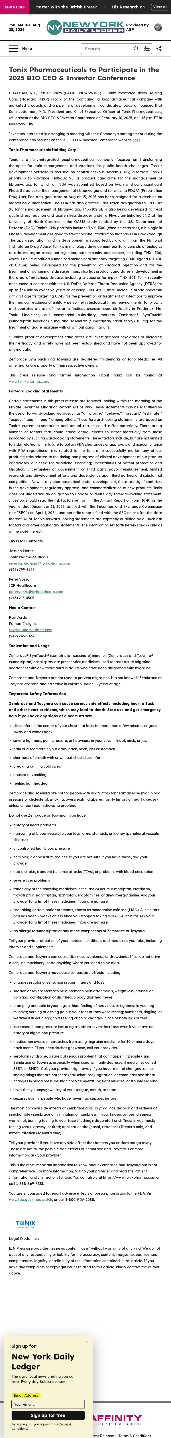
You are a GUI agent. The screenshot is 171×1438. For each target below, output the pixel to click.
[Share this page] (159, 48)
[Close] (87, 1342)
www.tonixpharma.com (28, 381)
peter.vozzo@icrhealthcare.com (36, 591)
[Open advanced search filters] (146, 48)
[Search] (136, 48)
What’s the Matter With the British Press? (54, 7)
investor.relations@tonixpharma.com (40, 563)
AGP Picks (14, 7)
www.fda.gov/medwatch (30, 1199)
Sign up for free (48, 1415)
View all (160, 7)
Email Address (26, 1395)
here (136, 140)
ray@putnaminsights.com (30, 630)
